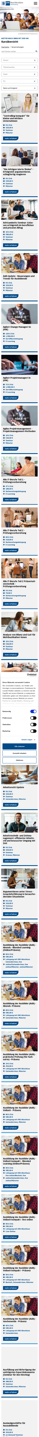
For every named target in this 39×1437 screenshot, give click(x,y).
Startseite (5, 47)
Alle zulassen (20, 746)
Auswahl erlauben (19, 753)
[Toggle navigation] (35, 3)
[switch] (33, 718)
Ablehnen (19, 760)
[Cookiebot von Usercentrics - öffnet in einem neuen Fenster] (28, 675)
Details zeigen (27, 739)
